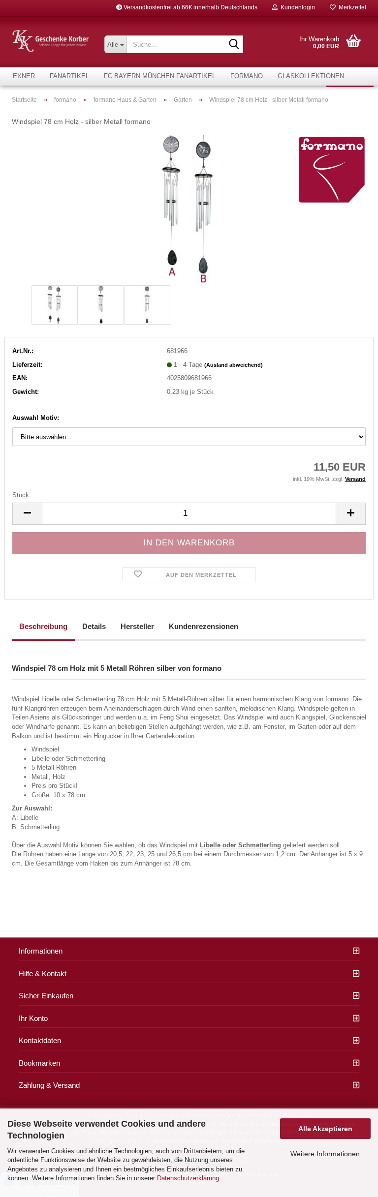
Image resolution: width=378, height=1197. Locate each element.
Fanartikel (69, 76)
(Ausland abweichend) (233, 365)
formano (246, 76)
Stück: (21, 495)
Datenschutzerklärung (188, 1178)
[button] (27, 514)
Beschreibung (43, 626)
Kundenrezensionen (203, 626)
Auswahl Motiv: (35, 417)
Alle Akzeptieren (325, 1129)
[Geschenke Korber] (51, 41)
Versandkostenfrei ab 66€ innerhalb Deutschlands (189, 7)
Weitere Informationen (325, 1154)
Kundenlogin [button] (296, 7)
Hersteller (137, 626)
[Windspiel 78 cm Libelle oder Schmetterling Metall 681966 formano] (189, 208)
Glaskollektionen (311, 76)
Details (94, 626)
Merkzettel (351, 7)
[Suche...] (233, 45)
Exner (24, 76)
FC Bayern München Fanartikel (160, 76)
